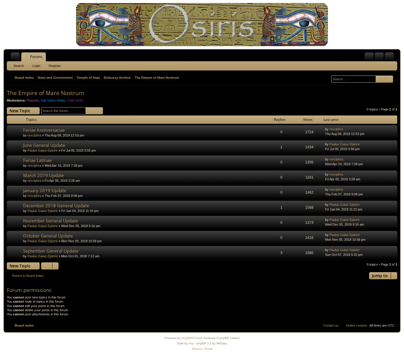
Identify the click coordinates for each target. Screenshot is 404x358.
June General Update (44, 145)
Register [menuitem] (390, 58)
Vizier (61, 100)
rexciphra (34, 135)
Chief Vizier (75, 100)
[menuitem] (369, 56)
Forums (36, 57)
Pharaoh (33, 100)
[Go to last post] (346, 129)
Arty (191, 343)
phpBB (186, 338)
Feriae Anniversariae (44, 130)
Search (19, 66)
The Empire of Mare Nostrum (45, 93)
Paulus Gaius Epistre (43, 150)
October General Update (48, 236)
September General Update (50, 251)
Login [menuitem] (380, 58)
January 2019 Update (44, 190)
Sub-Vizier (48, 100)
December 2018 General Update (56, 205)
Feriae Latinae (37, 160)
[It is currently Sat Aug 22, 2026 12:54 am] (327, 77)
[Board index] (202, 24)
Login (36, 66)
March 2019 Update (43, 175)
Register (55, 66)
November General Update (50, 221)
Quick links (16, 58)
